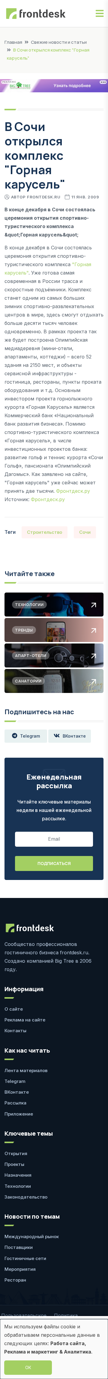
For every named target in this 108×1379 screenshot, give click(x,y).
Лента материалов (25, 1070)
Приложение (18, 1114)
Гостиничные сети (25, 1258)
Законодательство (25, 1197)
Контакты (15, 1030)
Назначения (18, 1175)
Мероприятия (20, 1269)
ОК (28, 1367)
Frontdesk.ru (43, 197)
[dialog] (54, 1349)
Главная (13, 42)
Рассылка (15, 1103)
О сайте (13, 1009)
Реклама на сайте (24, 1020)
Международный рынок (31, 1236)
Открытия (15, 1153)
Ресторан (15, 1280)
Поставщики (18, 1247)
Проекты (14, 1164)
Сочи (85, 532)
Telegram (30, 736)
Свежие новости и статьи (59, 42)
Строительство (44, 532)
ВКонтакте (74, 736)
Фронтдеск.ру (73, 491)
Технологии (17, 1186)
